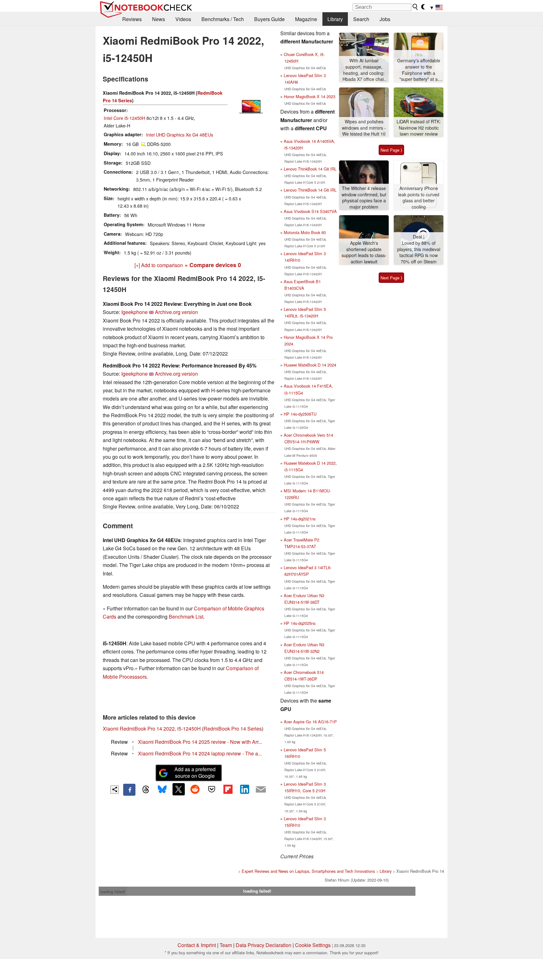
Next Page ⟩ (391, 150)
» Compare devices (213, 265)
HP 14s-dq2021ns (299, 519)
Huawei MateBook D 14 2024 (310, 365)
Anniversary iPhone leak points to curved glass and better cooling (418, 197)
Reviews (132, 19)
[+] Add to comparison (158, 265)
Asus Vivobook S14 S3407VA (310, 211)
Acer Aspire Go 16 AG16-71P (310, 722)
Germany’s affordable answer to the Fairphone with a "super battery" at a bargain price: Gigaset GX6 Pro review (419, 70)
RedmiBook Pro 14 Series (233, 728)
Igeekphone (134, 312)
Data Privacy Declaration (263, 945)
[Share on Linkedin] (244, 789)
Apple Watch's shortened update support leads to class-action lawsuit (364, 252)
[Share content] (114, 789)
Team (226, 945)
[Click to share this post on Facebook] (129, 790)
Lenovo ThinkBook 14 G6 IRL (310, 190)
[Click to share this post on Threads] (146, 790)
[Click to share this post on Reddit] (195, 789)
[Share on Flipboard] (228, 789)
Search (361, 19)
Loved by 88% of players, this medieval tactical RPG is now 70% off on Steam (418, 252)
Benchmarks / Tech (222, 19)
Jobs (385, 19)
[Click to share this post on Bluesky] (162, 790)
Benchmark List (186, 616)
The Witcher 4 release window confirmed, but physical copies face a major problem (364, 197)
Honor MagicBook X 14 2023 (309, 96)
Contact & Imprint (197, 945)
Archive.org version (176, 312)
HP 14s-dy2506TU (300, 414)
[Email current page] (261, 790)
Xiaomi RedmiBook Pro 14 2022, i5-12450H (152, 728)
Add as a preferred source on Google (195, 772)
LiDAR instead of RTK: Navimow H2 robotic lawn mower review (419, 128)
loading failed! (112, 892)
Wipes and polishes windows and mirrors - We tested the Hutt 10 (364, 128)
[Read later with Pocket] (211, 789)
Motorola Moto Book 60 (305, 232)
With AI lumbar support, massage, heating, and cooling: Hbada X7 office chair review (364, 70)
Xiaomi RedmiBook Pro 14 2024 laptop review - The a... (200, 753)
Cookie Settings (313, 945)
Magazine (306, 19)
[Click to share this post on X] (178, 789)
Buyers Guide (269, 19)
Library (335, 19)
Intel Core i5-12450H (124, 118)
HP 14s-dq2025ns (299, 623)
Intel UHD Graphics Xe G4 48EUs (179, 134)
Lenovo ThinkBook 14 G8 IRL (310, 169)
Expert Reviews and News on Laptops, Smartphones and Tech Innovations (308, 871)
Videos (183, 19)
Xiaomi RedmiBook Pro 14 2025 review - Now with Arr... (200, 741)
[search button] (415, 7)
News (158, 19)
